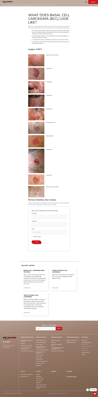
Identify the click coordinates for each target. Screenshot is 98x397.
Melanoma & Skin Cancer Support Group (41, 352)
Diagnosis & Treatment (56, 337)
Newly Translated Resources (42, 361)
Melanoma (23, 343)
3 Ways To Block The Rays (41, 385)
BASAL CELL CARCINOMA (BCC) (56, 345)
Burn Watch (38, 382)
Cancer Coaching (39, 344)
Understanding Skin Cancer (27, 337)
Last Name (34, 221)
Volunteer (84, 354)
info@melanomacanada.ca (8, 345)
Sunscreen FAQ (39, 380)
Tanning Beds (38, 376)
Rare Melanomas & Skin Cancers (57, 351)
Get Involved (85, 337)
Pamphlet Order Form (70, 342)
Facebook (4, 342)
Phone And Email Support (41, 342)
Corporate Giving (85, 350)
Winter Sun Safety (39, 378)
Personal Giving (85, 344)
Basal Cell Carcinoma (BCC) (26, 345)
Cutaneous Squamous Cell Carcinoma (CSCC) (26, 348)
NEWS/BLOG (53, 371)
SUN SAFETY (38, 371)
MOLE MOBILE (69, 371)
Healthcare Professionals (72, 337)
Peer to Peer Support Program (42, 350)
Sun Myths (38, 374)
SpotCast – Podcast (40, 363)
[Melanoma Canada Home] (8, 2)
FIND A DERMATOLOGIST (71, 376)
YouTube (8, 342)
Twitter (6, 342)
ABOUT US (23, 371)
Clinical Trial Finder (40, 355)
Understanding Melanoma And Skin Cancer (27, 341)
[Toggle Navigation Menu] (86, 2)
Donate (93, 2)
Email (33, 229)
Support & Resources (41, 337)
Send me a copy (37, 236)
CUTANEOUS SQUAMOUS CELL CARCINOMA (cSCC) (57, 348)
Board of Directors (24, 376)
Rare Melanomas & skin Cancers (27, 351)
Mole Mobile (38, 365)
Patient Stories (39, 357)
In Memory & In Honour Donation (88, 346)
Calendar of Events (86, 352)
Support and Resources (41, 340)
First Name (34, 213)
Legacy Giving (84, 348)
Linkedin (12, 342)
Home (4, 5)
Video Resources (39, 359)
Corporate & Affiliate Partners (27, 374)
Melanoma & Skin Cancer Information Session (41, 347)
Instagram (10, 342)
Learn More (27, 287)
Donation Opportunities (86, 342)
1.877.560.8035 (6, 347)
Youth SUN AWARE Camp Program (41, 388)
